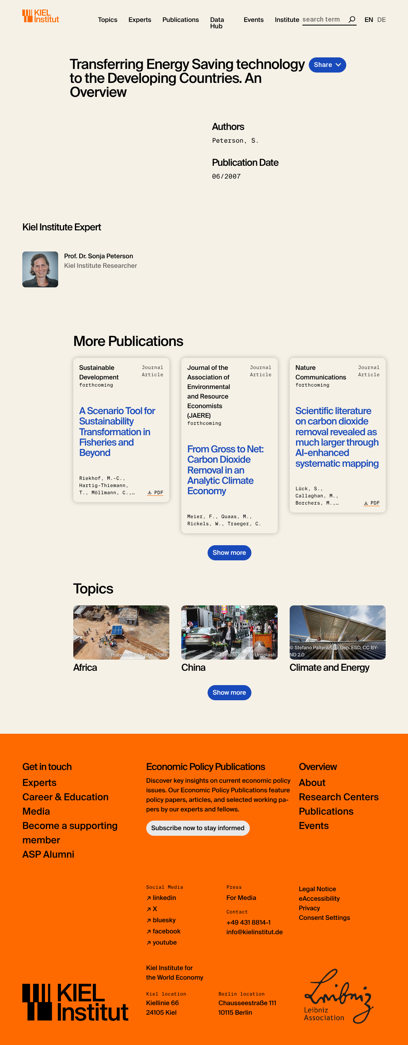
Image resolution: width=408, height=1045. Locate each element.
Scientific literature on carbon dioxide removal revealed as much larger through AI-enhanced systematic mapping (337, 437)
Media (36, 811)
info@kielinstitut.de (254, 932)
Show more (229, 552)
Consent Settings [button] (324, 917)
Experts (39, 783)
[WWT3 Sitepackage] (52, 16)
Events (314, 826)
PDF (158, 492)
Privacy (309, 908)
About (312, 783)
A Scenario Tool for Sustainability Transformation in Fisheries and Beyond (117, 432)
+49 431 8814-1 (248, 922)
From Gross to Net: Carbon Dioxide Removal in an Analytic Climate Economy (225, 470)
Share (323, 65)
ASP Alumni (48, 855)
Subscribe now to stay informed (198, 828)
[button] (108, 20)
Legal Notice (317, 889)
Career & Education (65, 797)
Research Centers (339, 797)
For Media (241, 898)
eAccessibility (319, 898)
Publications (326, 811)
